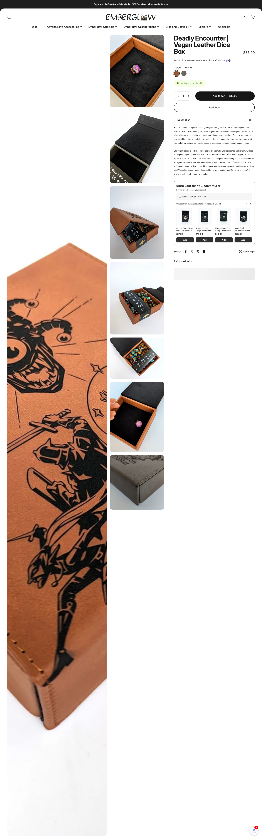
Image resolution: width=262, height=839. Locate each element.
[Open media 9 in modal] (137, 482)
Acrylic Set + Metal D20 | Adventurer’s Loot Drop (184, 229)
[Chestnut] (176, 73)
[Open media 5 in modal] (137, 222)
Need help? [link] (249, 251)
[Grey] (183, 73)
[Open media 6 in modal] (137, 298)
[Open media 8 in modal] (137, 417)
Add (185, 240)
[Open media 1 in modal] (57, 435)
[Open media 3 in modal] (137, 71)
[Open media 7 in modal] (137, 358)
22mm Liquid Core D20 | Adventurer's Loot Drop (223, 229)
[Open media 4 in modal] (137, 146)
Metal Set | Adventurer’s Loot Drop (242, 229)
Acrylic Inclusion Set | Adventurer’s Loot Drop (203, 229)
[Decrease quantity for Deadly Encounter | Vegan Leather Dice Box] (177, 95)
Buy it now (214, 107)
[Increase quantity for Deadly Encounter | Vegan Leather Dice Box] (189, 95)
